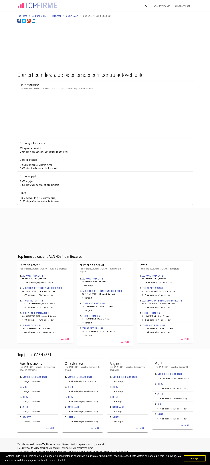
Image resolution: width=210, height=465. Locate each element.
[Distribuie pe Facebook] (19, 20)
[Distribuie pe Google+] (29, 20)
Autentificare (163, 6)
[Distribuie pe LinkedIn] (33, 20)
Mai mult (65, 339)
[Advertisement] (73, 46)
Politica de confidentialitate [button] (51, 460)
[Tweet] (24, 20)
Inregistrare (183, 6)
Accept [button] (194, 458)
